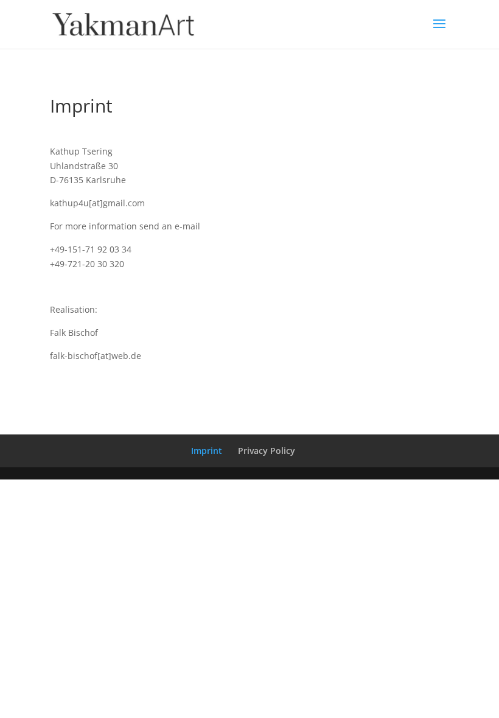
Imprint (206, 450)
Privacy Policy (266, 450)
